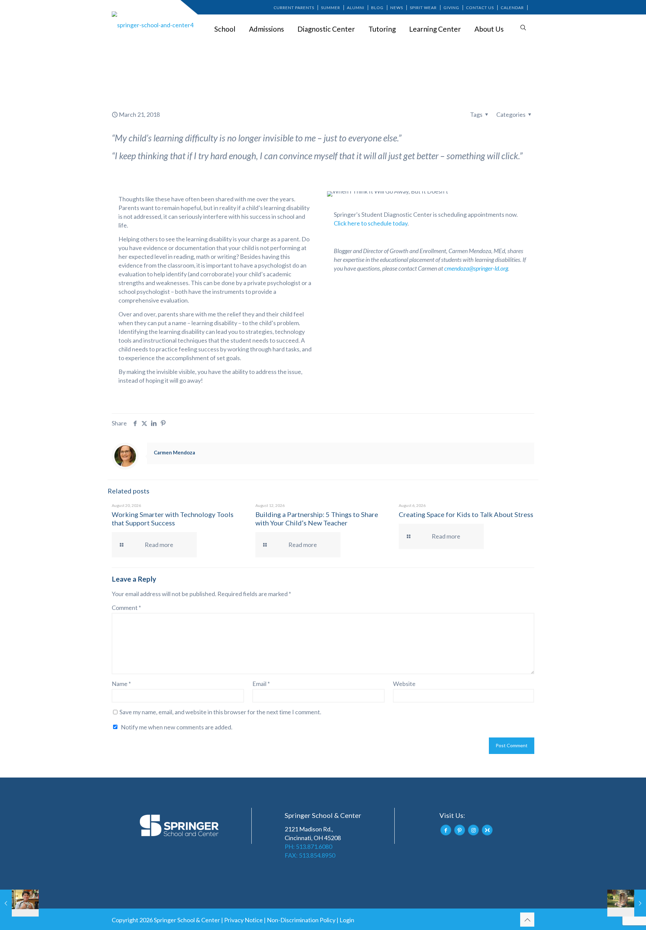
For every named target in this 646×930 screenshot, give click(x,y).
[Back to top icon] (527, 919)
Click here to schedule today (370, 223)
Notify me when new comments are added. (176, 727)
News (396, 7)
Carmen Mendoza (174, 452)
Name (121, 683)
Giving (451, 7)
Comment (126, 607)
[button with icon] (445, 830)
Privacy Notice (243, 920)
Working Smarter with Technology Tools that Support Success (173, 518)
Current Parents (294, 7)
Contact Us (480, 7)
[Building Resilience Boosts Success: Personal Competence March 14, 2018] (19, 903)
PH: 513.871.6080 (308, 846)
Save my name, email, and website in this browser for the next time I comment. (220, 712)
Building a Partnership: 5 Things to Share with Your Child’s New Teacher (316, 518)
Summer (330, 7)
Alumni (355, 7)
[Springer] (154, 24)
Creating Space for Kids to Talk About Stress (466, 514)
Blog (377, 7)
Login (346, 920)
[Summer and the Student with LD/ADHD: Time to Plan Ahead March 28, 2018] (626, 903)
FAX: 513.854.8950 (310, 855)
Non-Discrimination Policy (301, 920)
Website (404, 683)
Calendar (512, 7)
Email (261, 683)
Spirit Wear (423, 7)
